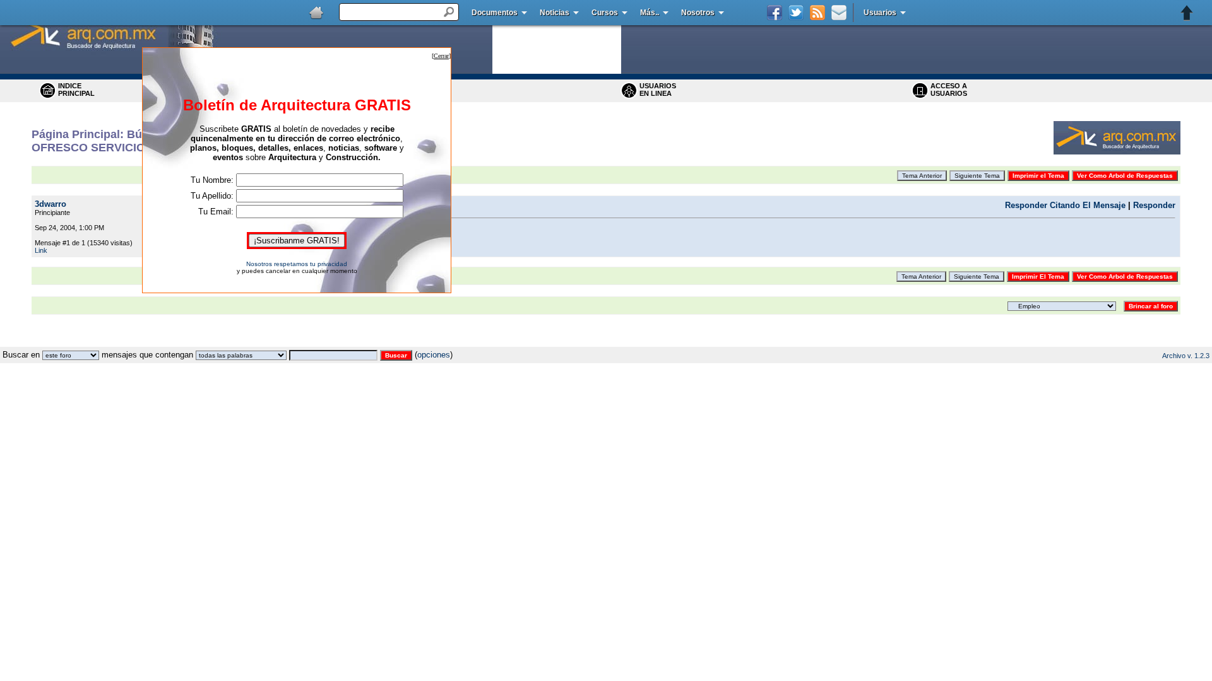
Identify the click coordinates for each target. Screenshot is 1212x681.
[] (441, 55)
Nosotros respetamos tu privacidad (296, 263)
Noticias (554, 12)
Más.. (649, 12)
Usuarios (880, 12)
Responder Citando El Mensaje (1065, 205)
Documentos (495, 12)
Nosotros (698, 12)
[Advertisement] (606, 342)
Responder (1154, 205)
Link (41, 250)
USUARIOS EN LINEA (657, 89)
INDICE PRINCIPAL (76, 89)
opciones (433, 354)
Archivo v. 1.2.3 (1185, 355)
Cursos (604, 12)
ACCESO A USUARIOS (948, 89)
